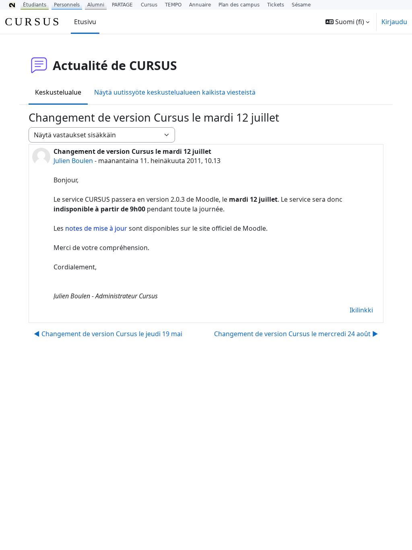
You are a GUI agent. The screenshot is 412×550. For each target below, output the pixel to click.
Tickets (275, 5)
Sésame (301, 5)
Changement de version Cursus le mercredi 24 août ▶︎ (296, 333)
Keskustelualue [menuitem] (58, 92)
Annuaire (200, 5)
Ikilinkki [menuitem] (361, 310)
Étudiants (34, 5)
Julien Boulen (73, 160)
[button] (347, 22)
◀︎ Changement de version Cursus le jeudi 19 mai (108, 333)
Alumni (95, 5)
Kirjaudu (394, 21)
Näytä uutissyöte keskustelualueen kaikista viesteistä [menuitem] (174, 92)
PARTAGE (122, 5)
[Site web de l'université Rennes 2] (12, 5)
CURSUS (33, 21)
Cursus (149, 5)
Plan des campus (239, 5)
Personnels (67, 5)
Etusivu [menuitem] (85, 21)
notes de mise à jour (96, 228)
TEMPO (173, 5)
